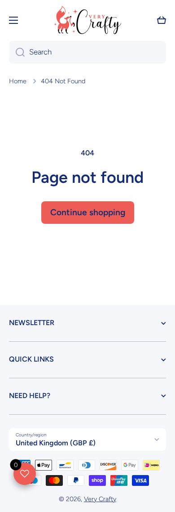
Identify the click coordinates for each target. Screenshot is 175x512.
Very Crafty (100, 499)
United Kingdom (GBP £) (56, 443)
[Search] (17, 52)
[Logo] (87, 20)
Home (17, 81)
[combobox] (87, 52)
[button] (161, 20)
